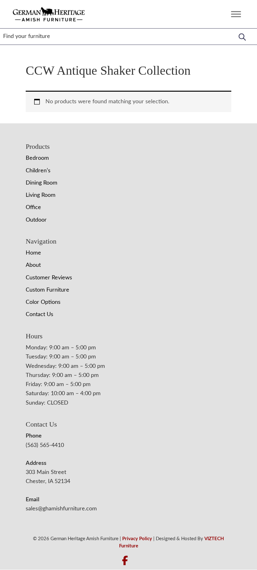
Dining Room (41, 183)
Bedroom (37, 158)
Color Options (43, 302)
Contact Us (39, 314)
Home (33, 253)
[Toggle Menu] (236, 14)
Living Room (40, 195)
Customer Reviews (49, 278)
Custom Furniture (47, 290)
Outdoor (36, 220)
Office (33, 207)
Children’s (38, 171)
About (33, 265)
